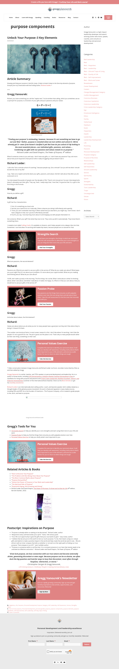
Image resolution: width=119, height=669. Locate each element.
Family (86, 119)
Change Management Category (94, 92)
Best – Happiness (90, 65)
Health (86, 134)
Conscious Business (90, 98)
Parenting (87, 146)
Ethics (86, 116)
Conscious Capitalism (91, 101)
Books (54, 17)
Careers (86, 89)
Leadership (88, 137)
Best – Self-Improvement (92, 77)
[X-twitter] (95, 17)
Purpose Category (42, 605)
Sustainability (88, 184)
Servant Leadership (90, 170)
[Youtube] (101, 17)
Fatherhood (88, 122)
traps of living (43, 610)
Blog (69, 17)
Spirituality (88, 176)
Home (11, 17)
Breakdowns (88, 83)
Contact (75, 17)
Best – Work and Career (92, 80)
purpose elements (68, 609)
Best (85, 62)
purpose (47, 609)
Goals (86, 128)
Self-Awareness (61, 605)
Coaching (47, 17)
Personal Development (30, 605)
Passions (20, 605)
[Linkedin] (92, 17)
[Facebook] (98, 17)
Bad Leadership (89, 59)
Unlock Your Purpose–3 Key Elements (32, 38)
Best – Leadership (90, 68)
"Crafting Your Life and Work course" (73, 2)
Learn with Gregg (27, 17)
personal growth (40, 609)
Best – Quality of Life (91, 74)
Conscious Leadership (91, 104)
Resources (62, 17)
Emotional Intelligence (91, 113)
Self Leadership (52, 605)
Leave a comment (14, 612)
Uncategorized (89, 193)
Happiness (12, 605)
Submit (86, 644)
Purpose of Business (91, 158)
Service (69, 605)
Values (9, 607)
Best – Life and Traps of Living (94, 71)
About (17, 17)
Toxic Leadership (90, 187)
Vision (86, 199)
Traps (86, 190)
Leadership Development (92, 140)
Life (17, 605)
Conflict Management (91, 95)
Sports (86, 179)
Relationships (88, 161)
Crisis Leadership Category (93, 107)
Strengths (74, 605)
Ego (85, 110)
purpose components (57, 609)
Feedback (87, 125)
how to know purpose (15, 609)
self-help (36, 610)
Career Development (91, 86)
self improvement (19, 610)
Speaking (38, 17)
